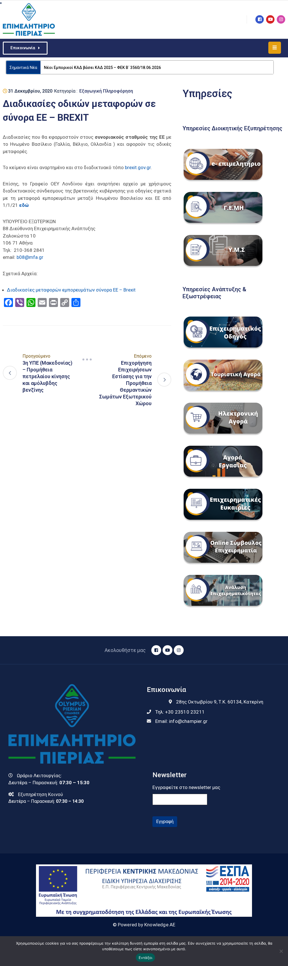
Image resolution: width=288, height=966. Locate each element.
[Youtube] (270, 19)
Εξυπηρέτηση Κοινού (40, 794)
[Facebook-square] (259, 19)
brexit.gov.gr (138, 167)
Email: (181, 721)
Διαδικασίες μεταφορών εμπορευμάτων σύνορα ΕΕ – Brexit (71, 290)
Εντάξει (145, 957)
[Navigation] (87, 359)
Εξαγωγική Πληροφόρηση (106, 91)
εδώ (24, 205)
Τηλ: (180, 712)
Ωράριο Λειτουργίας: (39, 775)
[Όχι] (281, 951)
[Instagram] (281, 19)
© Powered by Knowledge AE (144, 924)
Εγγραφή (165, 821)
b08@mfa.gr (30, 257)
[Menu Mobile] (274, 48)
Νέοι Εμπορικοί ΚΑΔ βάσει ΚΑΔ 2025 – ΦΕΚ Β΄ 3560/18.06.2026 (102, 67)
